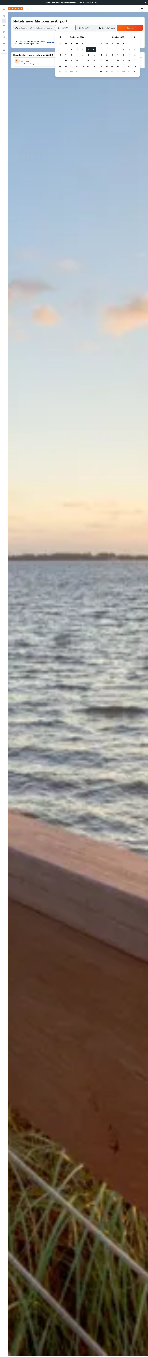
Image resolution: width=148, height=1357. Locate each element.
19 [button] (94, 60)
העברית (94, 3)
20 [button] (60, 66)
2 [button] (77, 49)
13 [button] (60, 60)
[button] (145, 2)
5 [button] (93, 49)
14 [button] (66, 60)
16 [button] (77, 60)
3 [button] (82, 49)
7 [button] (65, 55)
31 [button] (135, 72)
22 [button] (71, 66)
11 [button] (88, 55)
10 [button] (83, 55)
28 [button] (66, 72)
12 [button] (94, 55)
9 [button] (77, 55)
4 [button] (88, 49)
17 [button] (82, 60)
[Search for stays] (4, 20)
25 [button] (88, 66)
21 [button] (66, 66)
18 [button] (88, 60)
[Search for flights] (4, 15)
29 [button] (71, 72)
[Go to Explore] (4, 32)
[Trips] (4, 43)
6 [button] (60, 55)
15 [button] (71, 60)
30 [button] (77, 72)
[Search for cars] (4, 25)
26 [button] (94, 66)
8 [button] (71, 55)
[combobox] (36, 27)
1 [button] (71, 49)
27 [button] (60, 72)
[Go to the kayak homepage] (15, 8)
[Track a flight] (4, 37)
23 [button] (77, 66)
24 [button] (83, 66)
